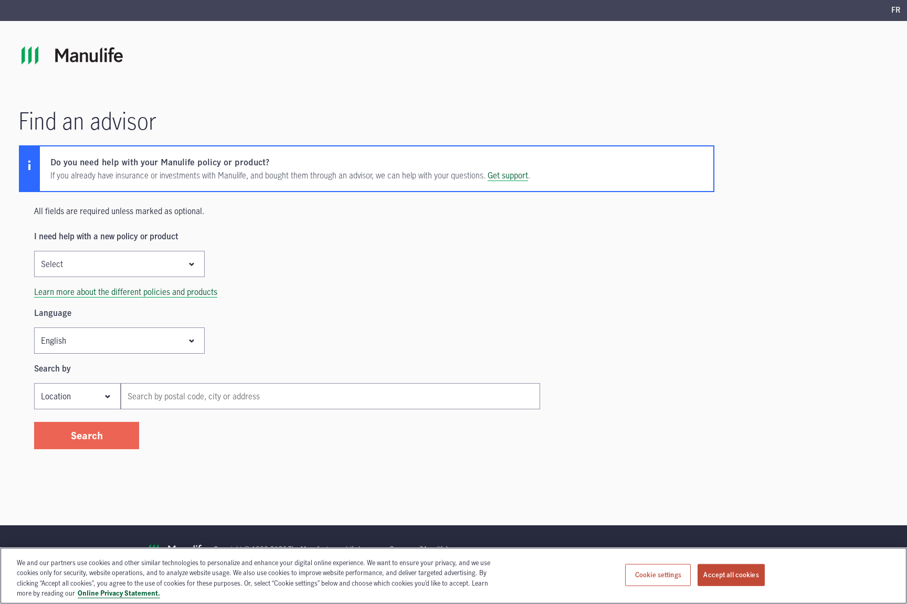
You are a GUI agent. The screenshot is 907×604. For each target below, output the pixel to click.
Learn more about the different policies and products (125, 292)
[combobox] (330, 396)
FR (895, 10)
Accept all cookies (730, 574)
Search (87, 435)
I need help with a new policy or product (106, 236)
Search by (52, 368)
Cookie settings (658, 574)
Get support (508, 175)
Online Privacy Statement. (119, 593)
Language (52, 313)
